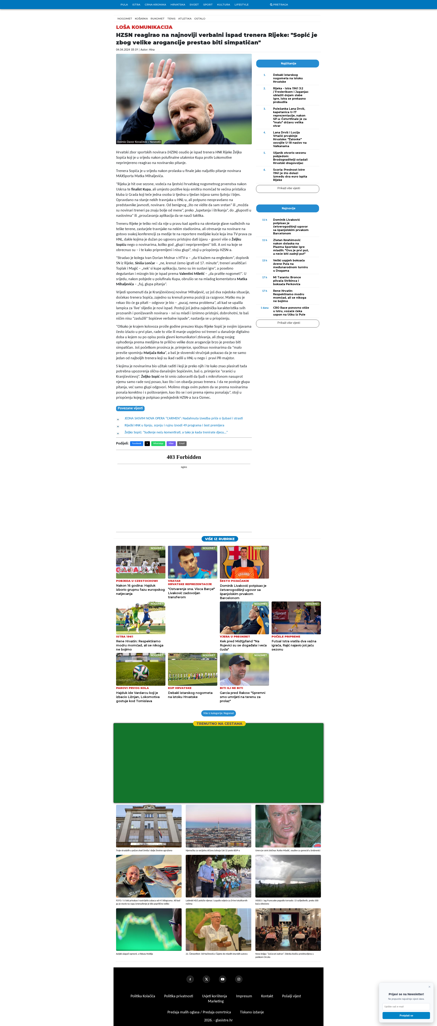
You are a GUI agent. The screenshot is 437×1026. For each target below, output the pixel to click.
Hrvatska (178, 4)
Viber (171, 443)
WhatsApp (158, 443)
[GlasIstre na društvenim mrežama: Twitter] (210, 979)
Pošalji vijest (291, 996)
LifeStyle (242, 4)
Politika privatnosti (178, 996)
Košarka (141, 18)
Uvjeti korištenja (215, 996)
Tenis (171, 18)
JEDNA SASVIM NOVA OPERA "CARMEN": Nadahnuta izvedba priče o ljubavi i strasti (184, 418)
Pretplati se (406, 1015)
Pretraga (280, 4)
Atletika (185, 18)
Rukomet (158, 18)
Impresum (244, 996)
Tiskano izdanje (252, 1012)
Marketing (216, 1001)
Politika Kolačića (143, 996)
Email (182, 443)
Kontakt (267, 996)
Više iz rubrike (220, 539)
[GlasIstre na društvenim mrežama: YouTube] (226, 979)
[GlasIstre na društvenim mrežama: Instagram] (243, 979)
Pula (124, 4)
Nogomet (124, 18)
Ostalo (199, 18)
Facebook (136, 443)
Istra (136, 4)
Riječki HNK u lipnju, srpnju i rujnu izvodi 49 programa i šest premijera (174, 425)
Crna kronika (155, 4)
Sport (208, 4)
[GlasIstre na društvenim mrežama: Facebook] (194, 979)
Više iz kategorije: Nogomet (218, 713)
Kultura (223, 4)
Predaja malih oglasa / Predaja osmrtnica (199, 1012)
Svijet (194, 4)
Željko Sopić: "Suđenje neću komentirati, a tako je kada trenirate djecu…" (176, 432)
